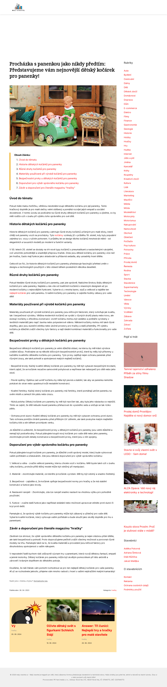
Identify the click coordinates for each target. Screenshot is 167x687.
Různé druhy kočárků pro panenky (37, 169)
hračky (114, 590)
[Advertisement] (83, 33)
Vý (13, 626)
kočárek (22, 293)
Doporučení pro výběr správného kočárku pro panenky (49, 183)
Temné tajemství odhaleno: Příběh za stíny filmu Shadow (140, 373)
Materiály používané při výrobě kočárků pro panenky (48, 173)
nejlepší (13, 293)
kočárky (59, 235)
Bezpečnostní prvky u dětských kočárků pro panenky (48, 178)
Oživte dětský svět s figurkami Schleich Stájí (61, 630)
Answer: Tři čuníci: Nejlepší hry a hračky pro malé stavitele (97, 630)
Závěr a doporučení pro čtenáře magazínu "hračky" (47, 187)
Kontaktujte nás (41, 581)
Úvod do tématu (28, 159)
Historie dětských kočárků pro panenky (40, 164)
